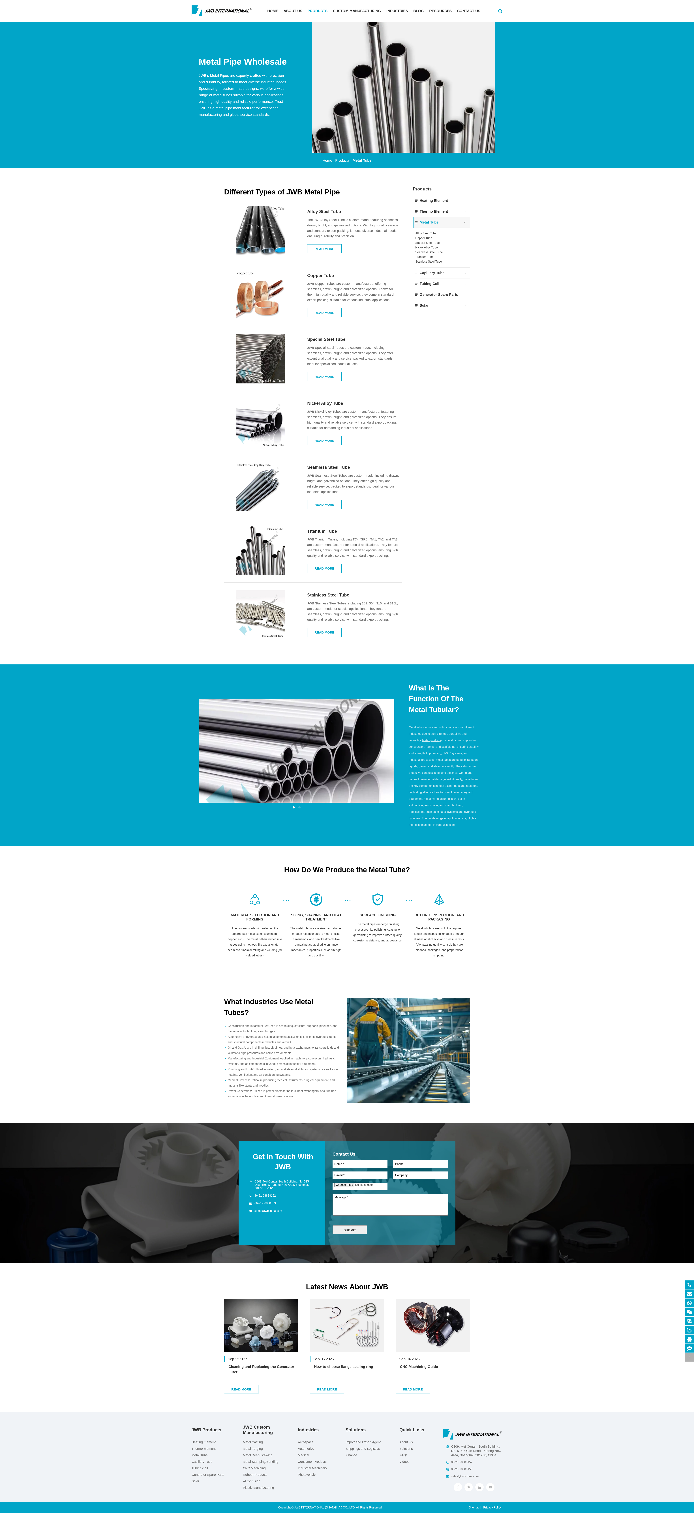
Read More (324, 249)
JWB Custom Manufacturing (258, 1430)
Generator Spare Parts (439, 295)
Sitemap (474, 1507)
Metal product (431, 740)
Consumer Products (312, 1461)
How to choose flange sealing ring (343, 1367)
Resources (440, 11)
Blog (418, 11)
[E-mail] (689, 1293)
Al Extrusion (251, 1481)
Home (272, 11)
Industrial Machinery (312, 1468)
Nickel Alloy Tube (325, 403)
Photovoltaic (307, 1474)
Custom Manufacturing (357, 11)
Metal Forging (253, 1448)
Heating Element (434, 201)
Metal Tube (362, 160)
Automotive (306, 1448)
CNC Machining (254, 1468)
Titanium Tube (322, 531)
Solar (424, 305)
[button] (294, 807)
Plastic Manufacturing (258, 1488)
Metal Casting (253, 1442)
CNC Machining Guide (419, 1367)
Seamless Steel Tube (328, 467)
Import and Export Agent (363, 1442)
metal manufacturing (437, 798)
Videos (404, 1461)
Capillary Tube (432, 273)
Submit (350, 1230)
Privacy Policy (492, 1507)
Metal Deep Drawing (257, 1455)
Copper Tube (320, 275)
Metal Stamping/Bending (260, 1461)
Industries (397, 11)
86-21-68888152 (265, 1195)
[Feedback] (689, 1348)
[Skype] (689, 1321)
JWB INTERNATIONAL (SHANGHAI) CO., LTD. (324, 1507)
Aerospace (305, 1442)
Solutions (356, 1429)
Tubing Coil (429, 284)
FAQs (403, 1455)
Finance (351, 1455)
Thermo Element (434, 211)
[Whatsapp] (689, 1303)
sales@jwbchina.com (268, 1210)
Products (317, 11)
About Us (293, 11)
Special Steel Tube (326, 339)
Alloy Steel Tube (324, 211)
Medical (303, 1455)
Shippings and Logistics (363, 1448)
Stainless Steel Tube (328, 595)
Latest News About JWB (347, 1287)
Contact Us (468, 11)
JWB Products (206, 1429)
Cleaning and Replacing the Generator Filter (261, 1369)
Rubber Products (255, 1474)
